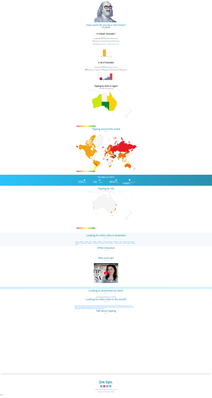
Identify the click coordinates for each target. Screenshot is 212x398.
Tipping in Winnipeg (78, 307)
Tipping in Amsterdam (117, 307)
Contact (115, 389)
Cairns (120, 241)
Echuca (120, 243)
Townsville (77, 243)
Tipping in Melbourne (109, 307)
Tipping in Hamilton (100, 307)
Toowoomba (95, 243)
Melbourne (82, 241)
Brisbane (86, 241)
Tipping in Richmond (78, 308)
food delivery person (111, 44)
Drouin (124, 243)
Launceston (110, 241)
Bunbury (111, 243)
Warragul (133, 243)
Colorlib (112, 391)
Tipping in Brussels (93, 307)
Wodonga (89, 243)
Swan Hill (107, 243)
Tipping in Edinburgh (121, 305)
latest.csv (110, 297)
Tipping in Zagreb (94, 308)
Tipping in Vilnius (130, 307)
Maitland (128, 243)
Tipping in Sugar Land (92, 305)
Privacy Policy (110, 389)
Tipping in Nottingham (86, 308)
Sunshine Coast (84, 243)
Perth (90, 241)
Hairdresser (105, 44)
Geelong (116, 243)
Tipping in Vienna (128, 305)
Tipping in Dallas (78, 305)
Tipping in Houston (101, 308)
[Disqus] (106, 327)
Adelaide (94, 241)
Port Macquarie (131, 241)
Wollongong (116, 241)
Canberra (105, 241)
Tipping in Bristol (107, 305)
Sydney (76, 241)
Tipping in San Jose (84, 305)
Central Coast (101, 243)
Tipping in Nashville (100, 305)
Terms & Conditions (102, 389)
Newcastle (125, 241)
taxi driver (117, 44)
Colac (76, 244)
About (96, 389)
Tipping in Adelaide (86, 307)
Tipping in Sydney (114, 305)
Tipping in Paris (124, 307)
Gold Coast (100, 241)
